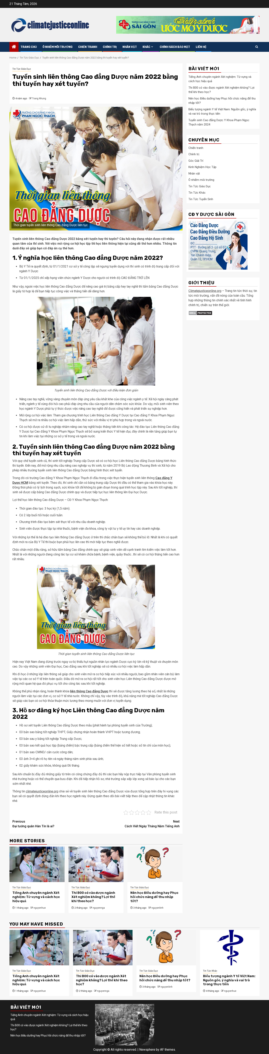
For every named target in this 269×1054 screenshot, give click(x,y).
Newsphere (147, 1049)
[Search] (256, 47)
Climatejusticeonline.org (204, 291)
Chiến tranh (87, 47)
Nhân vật (129, 47)
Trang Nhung (39, 98)
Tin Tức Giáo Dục (21, 69)
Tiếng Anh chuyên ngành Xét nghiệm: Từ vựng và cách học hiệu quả (36, 897)
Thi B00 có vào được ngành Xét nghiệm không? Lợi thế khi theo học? (93, 897)
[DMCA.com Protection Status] (200, 313)
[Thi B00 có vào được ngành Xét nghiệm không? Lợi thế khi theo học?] (96, 864)
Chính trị (110, 47)
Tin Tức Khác (197, 192)
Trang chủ (28, 47)
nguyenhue (39, 907)
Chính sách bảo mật (175, 47)
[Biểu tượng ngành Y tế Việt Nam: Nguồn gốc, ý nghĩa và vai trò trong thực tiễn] (230, 947)
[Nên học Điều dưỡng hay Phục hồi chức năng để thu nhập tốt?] (155, 864)
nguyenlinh (157, 907)
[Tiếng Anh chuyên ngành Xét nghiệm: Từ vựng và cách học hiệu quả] (37, 864)
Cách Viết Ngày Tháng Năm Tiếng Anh (152, 824)
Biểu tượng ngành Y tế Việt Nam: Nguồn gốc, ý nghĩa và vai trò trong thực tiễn (229, 980)
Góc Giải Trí (195, 161)
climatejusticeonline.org (42, 791)
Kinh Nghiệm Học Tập (202, 167)
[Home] (14, 47)
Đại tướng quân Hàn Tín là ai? (33, 824)
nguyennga (99, 907)
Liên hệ (201, 47)
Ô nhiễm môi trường (57, 47)
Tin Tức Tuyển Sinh (200, 199)
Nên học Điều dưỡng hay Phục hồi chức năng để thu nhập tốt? (154, 897)
